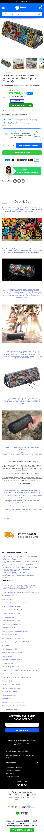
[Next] (41, 63)
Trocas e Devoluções (13, 770)
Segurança (8, 120)
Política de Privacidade (14, 767)
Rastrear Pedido (11, 773)
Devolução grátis (11, 123)
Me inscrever (22, 730)
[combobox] (20, 13)
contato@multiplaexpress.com (23, 740)
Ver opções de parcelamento (14, 114)
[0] (40, 8)
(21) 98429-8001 (23, 743)
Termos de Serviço (12, 776)
